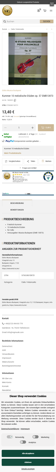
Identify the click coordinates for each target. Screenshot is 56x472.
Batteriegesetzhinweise (11, 366)
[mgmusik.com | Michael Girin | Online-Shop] (7, 11)
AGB (4, 350)
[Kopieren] (15, 100)
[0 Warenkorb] (45, 11)
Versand (17, 116)
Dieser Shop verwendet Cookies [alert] (28, 396)
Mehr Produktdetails (12, 153)
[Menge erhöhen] (32, 128)
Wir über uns (7, 378)
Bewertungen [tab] (17, 210)
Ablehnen (28, 462)
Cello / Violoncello (17, 29)
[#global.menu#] (51, 11)
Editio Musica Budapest (11, 90)
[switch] (10, 436)
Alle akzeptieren (28, 453)
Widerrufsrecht (8, 362)
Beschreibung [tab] (17, 203)
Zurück (4, 29)
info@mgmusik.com (15, 332)
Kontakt (5, 386)
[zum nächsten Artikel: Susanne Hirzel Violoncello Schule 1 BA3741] (51, 29)
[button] (52, 4)
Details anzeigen (28, 469)
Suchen (46, 21)
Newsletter (6, 390)
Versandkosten (8, 354)
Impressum (6, 358)
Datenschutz (7, 346)
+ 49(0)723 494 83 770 (13, 324)
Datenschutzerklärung (10, 429)
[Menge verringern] (5, 128)
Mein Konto (6, 382)
